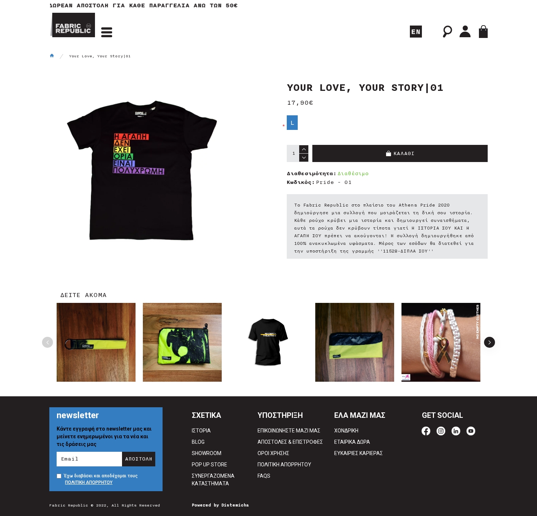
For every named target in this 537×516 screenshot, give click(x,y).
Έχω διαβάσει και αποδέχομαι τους (101, 479)
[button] (47, 342)
